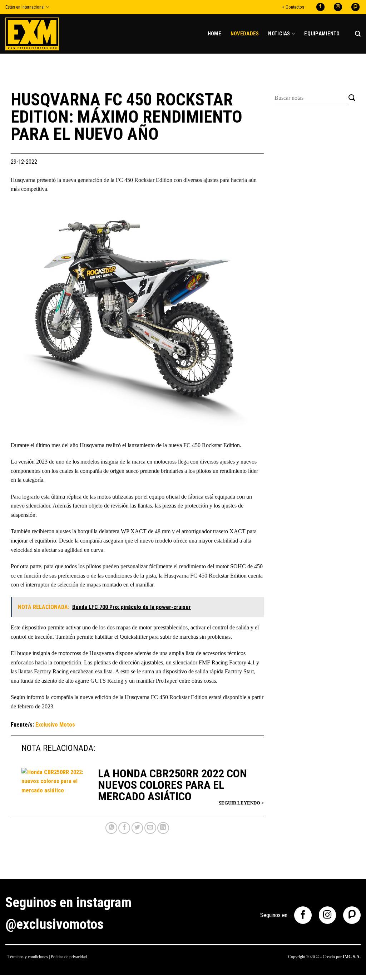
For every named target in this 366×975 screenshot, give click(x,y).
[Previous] (24, 317)
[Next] (249, 317)
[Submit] (351, 98)
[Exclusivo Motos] (32, 33)
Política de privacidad (69, 957)
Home (214, 34)
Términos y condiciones (28, 957)
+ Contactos (293, 7)
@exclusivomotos (54, 924)
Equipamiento (322, 34)
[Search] (358, 34)
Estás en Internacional (25, 7)
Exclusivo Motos (55, 724)
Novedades (245, 34)
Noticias (279, 34)
